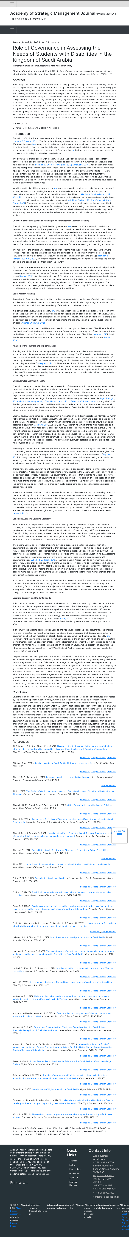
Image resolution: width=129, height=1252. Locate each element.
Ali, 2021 (32, 259)
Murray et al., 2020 (46, 363)
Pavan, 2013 (89, 401)
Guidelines (74, 1173)
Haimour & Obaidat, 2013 (25, 141)
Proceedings (75, 1169)
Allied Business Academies (15, 1211)
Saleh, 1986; (77, 401)
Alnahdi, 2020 (20, 513)
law (73, 150)
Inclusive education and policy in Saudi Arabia (67, 777)
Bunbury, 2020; (85, 200)
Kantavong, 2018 (81, 165)
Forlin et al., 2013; (43, 165)
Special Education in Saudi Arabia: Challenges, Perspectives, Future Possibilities (70, 850)
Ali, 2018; (72, 200)
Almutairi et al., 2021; (60, 401)
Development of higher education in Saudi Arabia (55, 1089)
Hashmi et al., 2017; (62, 165)
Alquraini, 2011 (41, 425)
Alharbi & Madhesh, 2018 (43, 560)
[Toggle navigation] (12, 4)
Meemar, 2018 (25, 276)
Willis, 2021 (18, 197)
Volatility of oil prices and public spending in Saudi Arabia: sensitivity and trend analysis (68, 864)
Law (34, 144)
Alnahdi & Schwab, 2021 (33, 323)
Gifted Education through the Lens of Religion (89, 805)
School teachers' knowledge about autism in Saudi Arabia (77, 937)
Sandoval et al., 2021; (101, 194)
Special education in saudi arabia (50, 878)
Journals (73, 1161)
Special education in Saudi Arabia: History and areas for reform (64, 763)
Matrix (72, 1165)
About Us (73, 1177)
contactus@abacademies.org (108, 1196)
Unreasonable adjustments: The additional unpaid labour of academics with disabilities (70, 982)
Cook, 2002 (66, 618)
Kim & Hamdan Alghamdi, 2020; (34, 401)
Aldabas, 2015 (100, 334)
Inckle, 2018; (84, 194)
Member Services (73, 1183)
